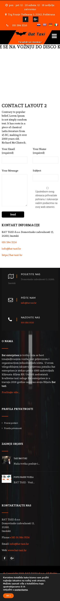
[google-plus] (35, 19)
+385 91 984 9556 (20, 537)
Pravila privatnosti (13, 428)
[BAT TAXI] (30, 31)
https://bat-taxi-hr (12, 255)
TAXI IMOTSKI (20, 459)
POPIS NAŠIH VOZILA (24, 477)
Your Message (10, 170)
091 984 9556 (19, 25)
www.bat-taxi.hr (17, 550)
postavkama (21, 589)
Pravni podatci (11, 423)
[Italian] (56, 24)
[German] (50, 24)
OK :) (8, 595)
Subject (37, 170)
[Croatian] (38, 24)
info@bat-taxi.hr (11, 248)
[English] (44, 24)
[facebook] (25, 19)
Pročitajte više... (11, 392)
